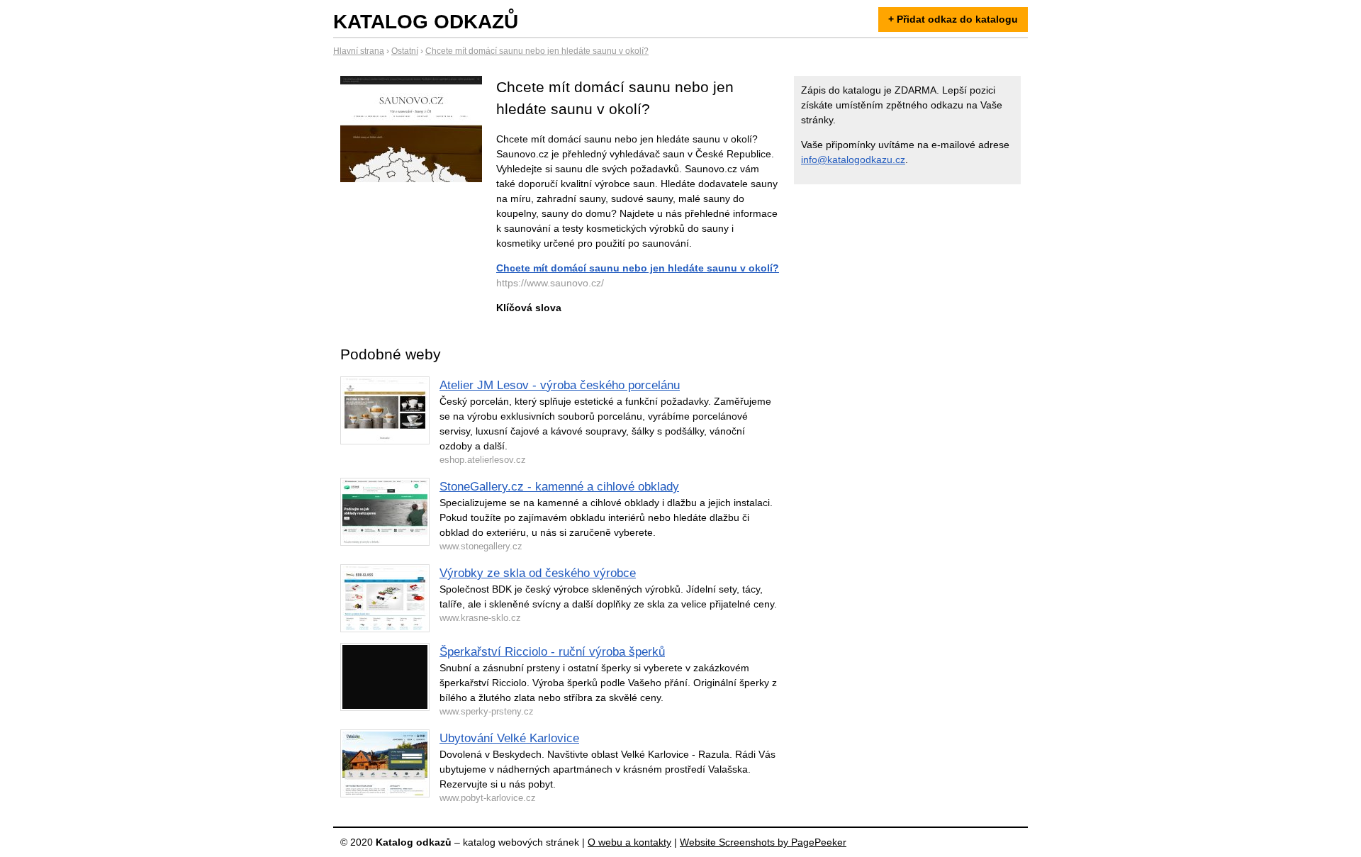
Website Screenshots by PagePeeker (763, 842)
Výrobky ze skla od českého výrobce (537, 573)
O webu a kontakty (629, 842)
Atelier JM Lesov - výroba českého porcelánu (559, 385)
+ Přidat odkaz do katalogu (953, 19)
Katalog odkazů (425, 22)
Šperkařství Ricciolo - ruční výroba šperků (552, 652)
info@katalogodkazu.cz (853, 159)
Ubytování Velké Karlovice (509, 738)
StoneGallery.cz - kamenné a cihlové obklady (559, 486)
